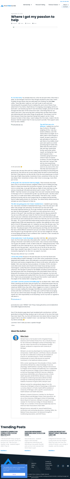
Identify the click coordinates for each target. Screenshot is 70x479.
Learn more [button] (6, 470)
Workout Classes (53, 5)
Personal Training (40, 5)
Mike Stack (24, 336)
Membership (26, 5)
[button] (14, 23)
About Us (33, 463)
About (65, 5)
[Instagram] (63, 466)
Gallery (33, 465)
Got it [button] (14, 474)
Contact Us (48, 461)
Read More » (4, 450)
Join (18, 462)
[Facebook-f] (58, 466)
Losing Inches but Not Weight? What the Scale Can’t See (58, 433)
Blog (32, 467)
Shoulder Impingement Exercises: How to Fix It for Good (35, 433)
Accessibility (48, 463)
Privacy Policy (48, 465)
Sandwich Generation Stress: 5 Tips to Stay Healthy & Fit (9, 433)
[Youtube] (68, 466)
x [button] (26, 465)
